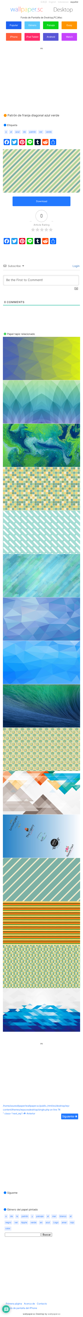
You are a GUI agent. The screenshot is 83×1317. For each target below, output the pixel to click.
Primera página (14, 1303)
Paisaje (51, 25)
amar (64, 1222)
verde (49, 132)
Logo (55, 1222)
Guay (69, 25)
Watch (69, 36)
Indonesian (63, 2)
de (24, 132)
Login (76, 266)
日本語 (44, 2)
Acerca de (29, 1303)
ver (40, 132)
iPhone (14, 36)
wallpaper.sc (54, 1314)
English (52, 2)
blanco (63, 1216)
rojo (72, 1222)
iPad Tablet (32, 36)
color (7, 1228)
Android (51, 36)
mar (54, 1216)
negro (8, 1222)
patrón (32, 132)
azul (17, 132)
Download (41, 201)
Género (32, 25)
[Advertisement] (41, 77)
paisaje (39, 1216)
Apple (24, 1222)
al (11, 132)
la (17, 1216)
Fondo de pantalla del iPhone (21, 1308)
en (41, 1222)
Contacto (42, 1303)
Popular (14, 25)
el (71, 1216)
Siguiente (68, 1116)
